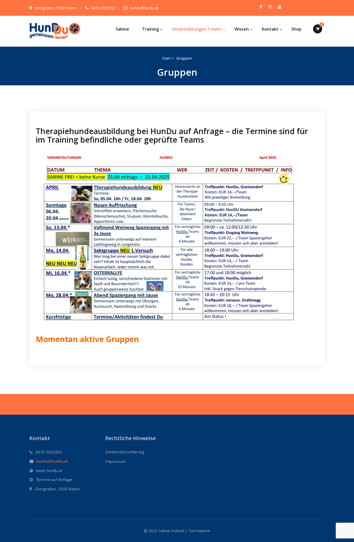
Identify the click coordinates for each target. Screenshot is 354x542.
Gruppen (184, 58)
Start (166, 58)
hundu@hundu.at (144, 7)
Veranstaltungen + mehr (197, 29)
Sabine (122, 29)
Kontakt (270, 29)
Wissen (242, 29)
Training (150, 29)
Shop (296, 29)
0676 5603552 (103, 7)
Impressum (115, 461)
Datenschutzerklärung (124, 451)
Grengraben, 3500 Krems (55, 7)
